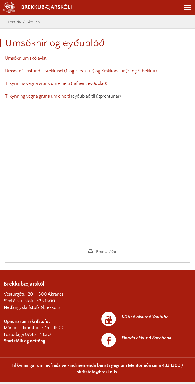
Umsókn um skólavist (26, 58)
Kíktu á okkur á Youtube (145, 317)
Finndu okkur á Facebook (146, 338)
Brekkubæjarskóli (46, 7)
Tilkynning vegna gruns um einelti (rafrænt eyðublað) (56, 83)
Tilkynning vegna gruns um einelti (37, 96)
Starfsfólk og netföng (24, 341)
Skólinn (33, 22)
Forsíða (14, 22)
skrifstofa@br (34, 307)
